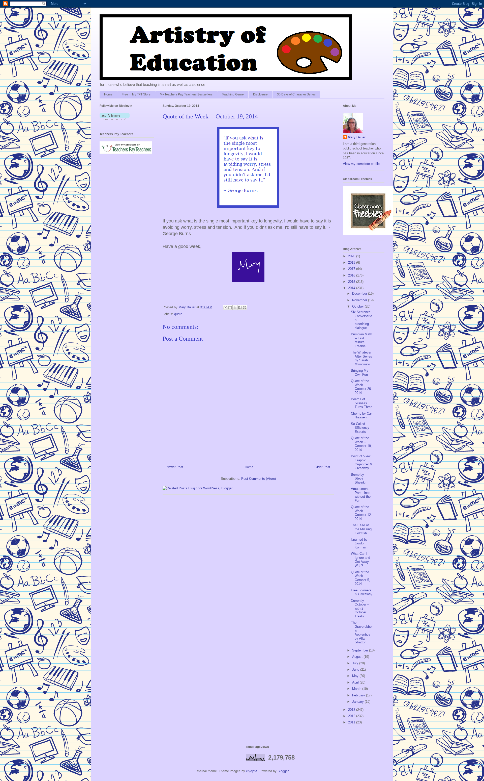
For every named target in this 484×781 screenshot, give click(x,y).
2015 (352, 282)
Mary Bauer (357, 137)
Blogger (283, 771)
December (360, 293)
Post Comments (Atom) (258, 479)
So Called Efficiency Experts (360, 428)
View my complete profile (361, 164)
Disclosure (260, 94)
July (355, 663)
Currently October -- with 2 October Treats (360, 608)
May (355, 676)
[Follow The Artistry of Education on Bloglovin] (115, 119)
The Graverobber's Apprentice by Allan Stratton (362, 632)
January (358, 701)
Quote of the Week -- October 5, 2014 (360, 578)
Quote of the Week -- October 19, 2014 (361, 444)
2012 (352, 716)
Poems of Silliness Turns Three (361, 403)
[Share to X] (234, 307)
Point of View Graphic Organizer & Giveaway (361, 462)
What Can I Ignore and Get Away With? (360, 559)
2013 (352, 710)
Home (108, 94)
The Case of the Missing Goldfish (361, 529)
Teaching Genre (233, 94)
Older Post (322, 467)
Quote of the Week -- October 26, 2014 (361, 387)
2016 (352, 275)
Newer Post (174, 467)
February (359, 695)
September (360, 650)
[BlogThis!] (230, 307)
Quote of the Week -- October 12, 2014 (361, 513)
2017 (352, 269)
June (356, 669)
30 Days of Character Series (296, 94)
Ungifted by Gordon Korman (359, 543)
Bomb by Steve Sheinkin (359, 478)
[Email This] (225, 307)
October (358, 306)
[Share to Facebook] (239, 307)
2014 (352, 288)
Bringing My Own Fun (359, 372)
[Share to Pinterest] (244, 307)
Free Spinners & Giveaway (361, 592)
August (358, 657)
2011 (352, 722)
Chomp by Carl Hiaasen (362, 415)
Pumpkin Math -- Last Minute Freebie (361, 340)
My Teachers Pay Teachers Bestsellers (186, 94)
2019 (352, 262)
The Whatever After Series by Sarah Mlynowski (361, 358)
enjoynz (251, 771)
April (356, 682)
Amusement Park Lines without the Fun (361, 494)
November (360, 300)
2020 (352, 256)
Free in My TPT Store (136, 94)
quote (178, 314)
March (357, 689)
